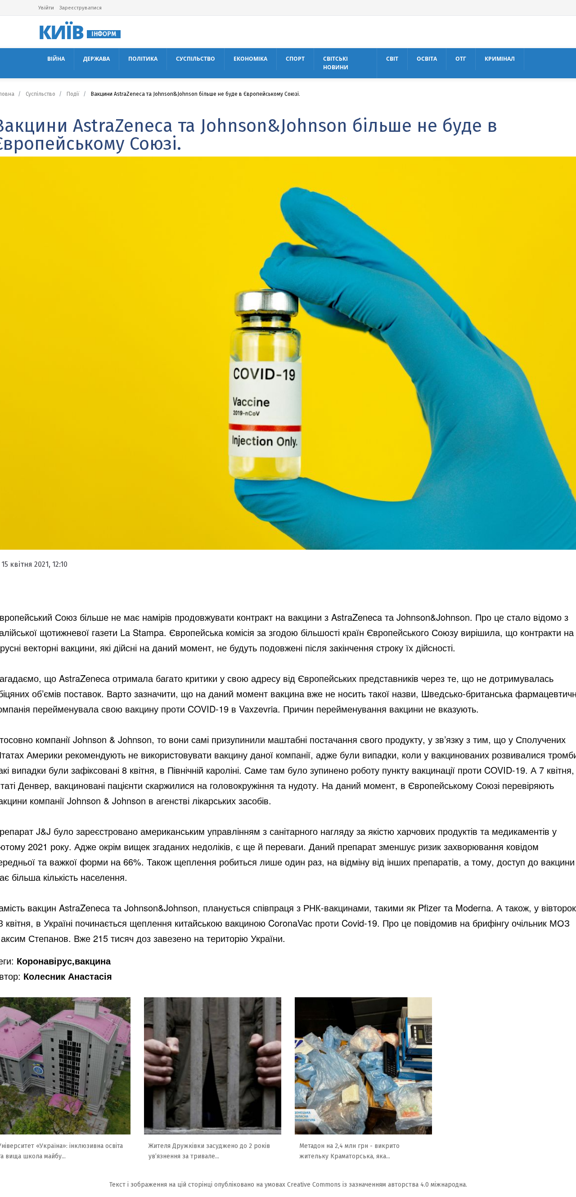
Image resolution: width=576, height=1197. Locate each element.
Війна (56, 58)
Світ (392, 58)
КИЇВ (77, 31)
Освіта (427, 58)
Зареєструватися (80, 7)
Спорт (295, 58)
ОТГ (460, 58)
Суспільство (195, 58)
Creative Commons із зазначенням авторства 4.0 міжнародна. (377, 1184)
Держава (96, 58)
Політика (143, 58)
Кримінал (500, 58)
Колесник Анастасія (67, 975)
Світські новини (335, 62)
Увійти (46, 7)
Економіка (250, 58)
